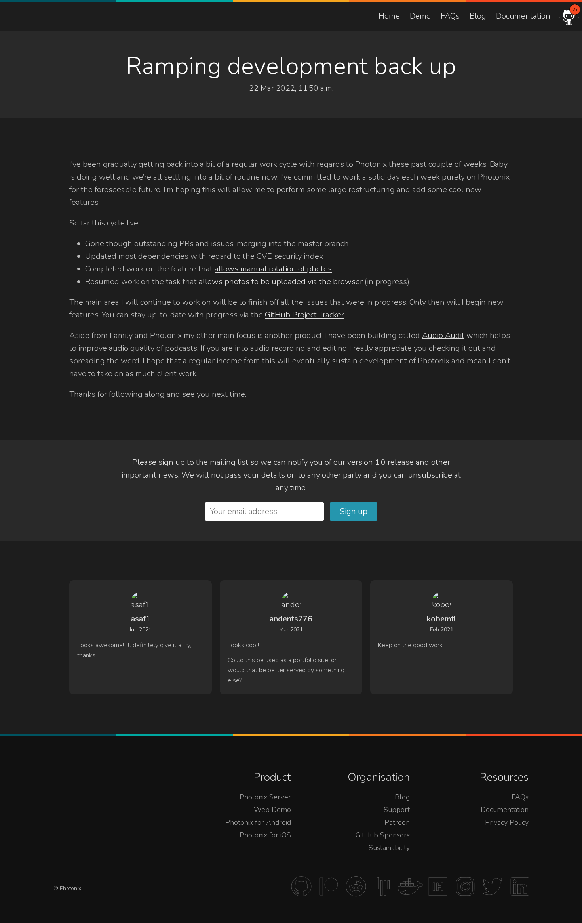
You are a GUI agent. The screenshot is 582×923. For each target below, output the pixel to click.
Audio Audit (443, 335)
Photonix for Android (258, 822)
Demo (420, 16)
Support (397, 809)
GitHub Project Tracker (304, 315)
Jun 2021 (140, 629)
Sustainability (389, 847)
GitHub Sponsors (383, 835)
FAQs (450, 16)
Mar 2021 (291, 629)
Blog (478, 16)
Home (389, 16)
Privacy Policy (507, 822)
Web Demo (272, 809)
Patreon (397, 822)
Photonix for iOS (265, 835)
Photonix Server (265, 797)
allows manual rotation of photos (273, 269)
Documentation (523, 16)
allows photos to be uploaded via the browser (281, 281)
